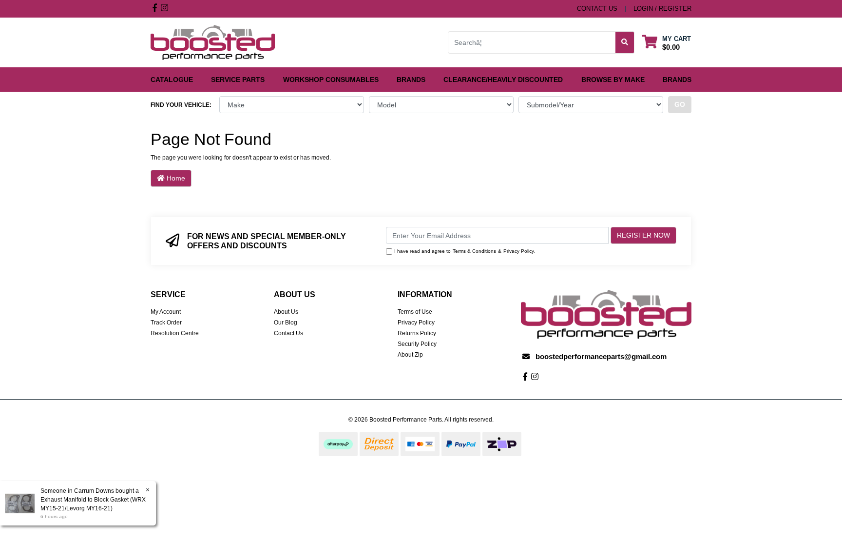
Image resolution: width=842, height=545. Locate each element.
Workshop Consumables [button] (331, 79)
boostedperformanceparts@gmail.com (601, 356)
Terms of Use (415, 311)
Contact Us (288, 333)
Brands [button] (411, 79)
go (679, 104)
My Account (166, 311)
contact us (597, 8)
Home (175, 178)
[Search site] (624, 42)
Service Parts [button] (238, 79)
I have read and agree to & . (465, 251)
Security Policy (417, 344)
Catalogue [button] (172, 79)
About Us (286, 311)
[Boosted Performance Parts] (213, 42)
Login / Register (662, 8)
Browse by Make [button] (613, 79)
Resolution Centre (175, 333)
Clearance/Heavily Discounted (503, 79)
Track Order (166, 322)
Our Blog (285, 322)
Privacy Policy (518, 251)
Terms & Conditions (474, 251)
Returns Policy (417, 333)
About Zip (410, 354)
